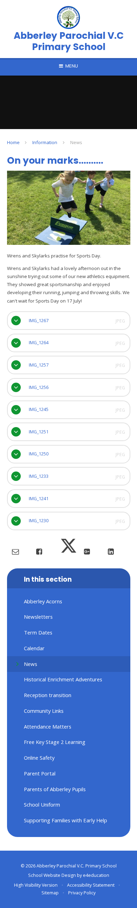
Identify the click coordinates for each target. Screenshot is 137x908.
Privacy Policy (82, 893)
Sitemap (50, 893)
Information (44, 142)
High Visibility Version (36, 885)
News (76, 142)
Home (13, 142)
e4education (96, 875)
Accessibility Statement (91, 885)
